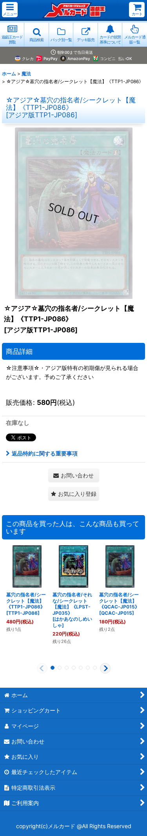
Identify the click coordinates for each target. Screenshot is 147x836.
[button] (10, 9)
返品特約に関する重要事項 (45, 453)
